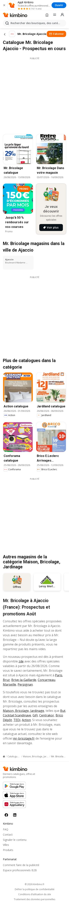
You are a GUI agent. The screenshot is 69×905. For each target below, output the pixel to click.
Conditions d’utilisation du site (34, 894)
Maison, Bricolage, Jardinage (23, 711)
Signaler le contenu (14, 840)
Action (26, 720)
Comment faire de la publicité (21, 865)
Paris (58, 675)
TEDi (16, 720)
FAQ (5, 829)
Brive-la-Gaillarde (23, 680)
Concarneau (46, 680)
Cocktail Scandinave (17, 715)
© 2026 (34, 884)
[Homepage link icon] (4, 756)
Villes (6, 845)
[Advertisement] (34, 94)
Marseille (9, 684)
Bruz (6, 680)
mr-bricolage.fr (24, 738)
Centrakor (46, 715)
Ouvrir (59, 5)
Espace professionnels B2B (20, 870)
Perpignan (25, 684)
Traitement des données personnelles (34, 899)
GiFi (35, 715)
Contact (8, 834)
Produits (8, 850)
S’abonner (58, 33)
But (62, 711)
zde (21, 661)
